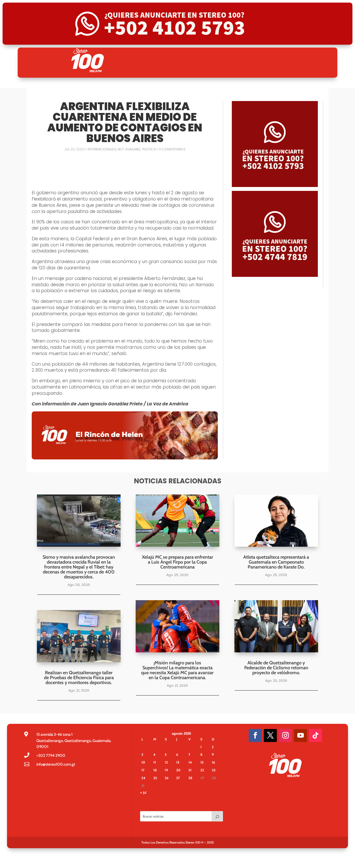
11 (154, 762)
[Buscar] (217, 816)
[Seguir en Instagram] (285, 735)
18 (155, 770)
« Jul (143, 792)
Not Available (129, 149)
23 (213, 770)
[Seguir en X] (270, 735)
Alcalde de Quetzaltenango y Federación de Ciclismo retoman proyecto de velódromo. (276, 668)
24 (143, 778)
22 (202, 770)
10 (143, 762)
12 (166, 762)
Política (149, 149)
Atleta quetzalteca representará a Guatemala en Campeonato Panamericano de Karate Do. (276, 562)
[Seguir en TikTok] (315, 735)
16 (213, 762)
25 (155, 778)
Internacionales (102, 149)
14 (190, 762)
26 (166, 778)
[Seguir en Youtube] (300, 735)
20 (178, 770)
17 (142, 770)
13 (177, 762)
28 (190, 778)
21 (190, 770)
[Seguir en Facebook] (255, 735)
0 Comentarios (172, 149)
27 (178, 778)
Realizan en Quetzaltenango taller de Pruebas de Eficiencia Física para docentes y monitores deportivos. (79, 677)
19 (166, 770)
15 (201, 762)
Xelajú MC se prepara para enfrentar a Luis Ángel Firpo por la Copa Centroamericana (177, 562)
